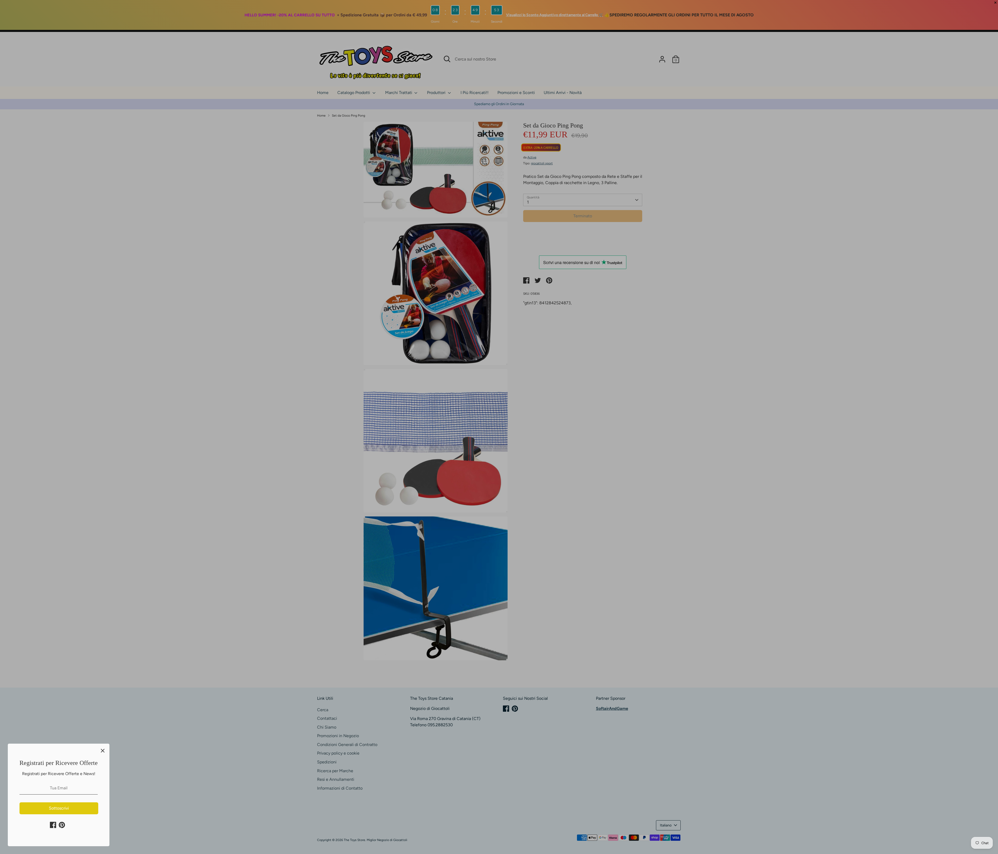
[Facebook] (53, 825)
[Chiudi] (102, 750)
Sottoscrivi (59, 808)
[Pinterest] (62, 825)
